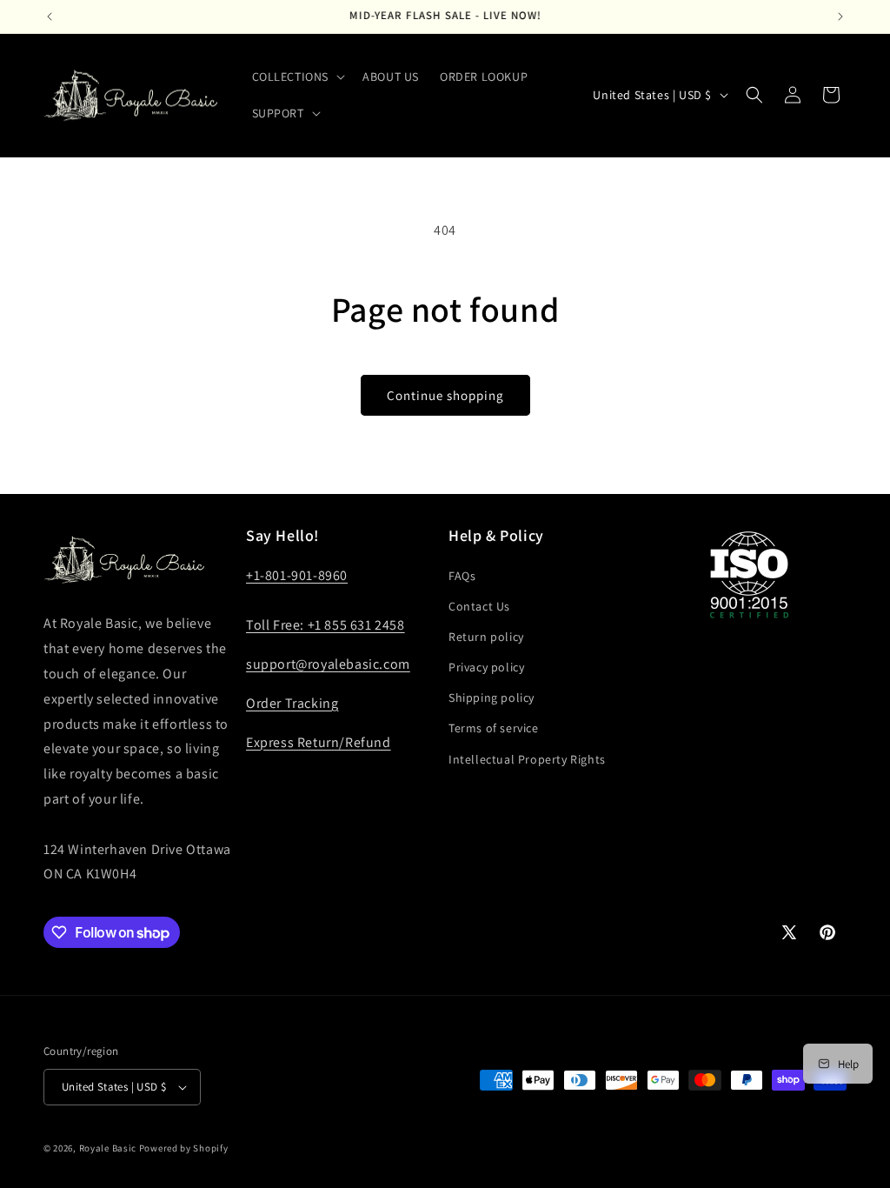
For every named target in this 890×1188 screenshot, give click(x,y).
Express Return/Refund (318, 742)
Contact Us (479, 606)
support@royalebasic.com (328, 664)
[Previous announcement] (49, 16)
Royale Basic (107, 1148)
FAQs (461, 576)
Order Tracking (292, 703)
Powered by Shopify (184, 1148)
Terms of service (493, 728)
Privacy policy (486, 667)
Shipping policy (491, 697)
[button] (297, 76)
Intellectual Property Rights (527, 759)
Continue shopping (445, 395)
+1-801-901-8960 (297, 575)
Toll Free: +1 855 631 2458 (325, 625)
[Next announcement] (840, 16)
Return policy (486, 636)
